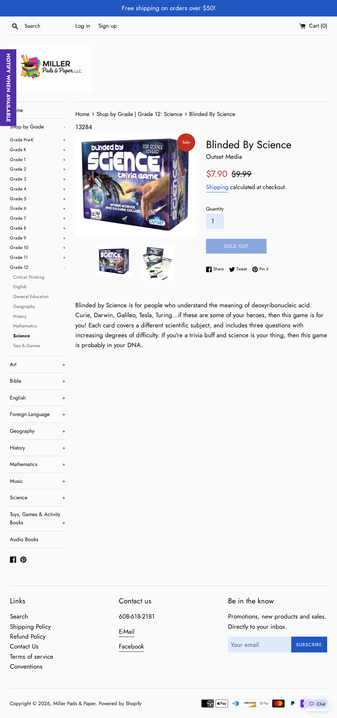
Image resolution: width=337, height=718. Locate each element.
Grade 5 (37, 198)
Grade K (37, 149)
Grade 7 (37, 218)
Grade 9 (37, 238)
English (20, 286)
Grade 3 (37, 179)
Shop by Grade (37, 126)
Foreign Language (37, 414)
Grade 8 (37, 228)
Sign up (107, 26)
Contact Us (24, 646)
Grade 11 (37, 257)
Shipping (217, 187)
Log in (82, 26)
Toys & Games (26, 345)
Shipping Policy (30, 626)
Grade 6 (37, 208)
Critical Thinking (28, 277)
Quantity (215, 208)
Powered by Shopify (120, 703)
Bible (37, 381)
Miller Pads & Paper (74, 703)
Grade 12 (37, 267)
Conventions (26, 666)
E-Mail (126, 631)
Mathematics (25, 325)
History (19, 316)
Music (37, 481)
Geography (24, 306)
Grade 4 (37, 188)
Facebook (131, 646)
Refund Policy (27, 636)
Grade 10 (37, 247)
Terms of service (31, 656)
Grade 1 (37, 159)
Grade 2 (37, 169)
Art (37, 364)
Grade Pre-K (37, 139)
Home (16, 110)
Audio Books (24, 539)
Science (21, 335)
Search (19, 616)
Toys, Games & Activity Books (37, 519)
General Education (31, 296)
